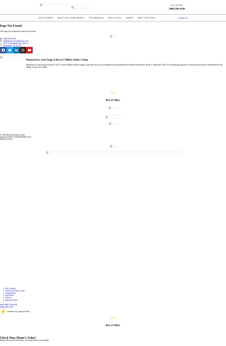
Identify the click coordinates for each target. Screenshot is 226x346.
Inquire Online (8, 304)
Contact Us (183, 18)
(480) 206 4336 (177, 8)
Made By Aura (6, 139)
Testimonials (96, 18)
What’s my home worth (70, 18)
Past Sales (114, 18)
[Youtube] (29, 50)
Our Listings (45, 18)
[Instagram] (23, 50)
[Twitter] (10, 50)
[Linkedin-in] (16, 50)
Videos (129, 18)
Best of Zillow (113, 100)
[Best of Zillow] (113, 93)
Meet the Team (146, 18)
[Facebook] (3, 50)
